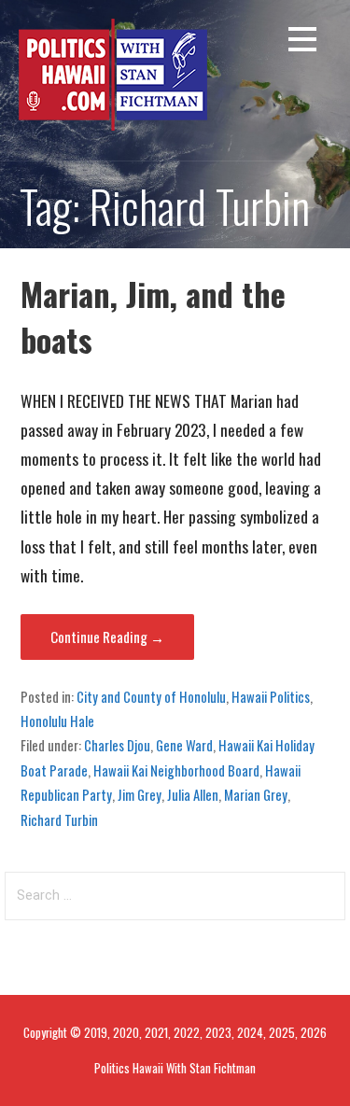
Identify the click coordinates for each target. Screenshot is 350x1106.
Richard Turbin (59, 819)
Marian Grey (255, 794)
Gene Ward (184, 745)
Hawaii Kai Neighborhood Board (176, 770)
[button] (302, 42)
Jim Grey (139, 794)
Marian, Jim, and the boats (153, 316)
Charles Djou (117, 745)
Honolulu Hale (57, 720)
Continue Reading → (107, 636)
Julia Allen (192, 794)
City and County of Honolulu (151, 696)
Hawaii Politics (270, 696)
